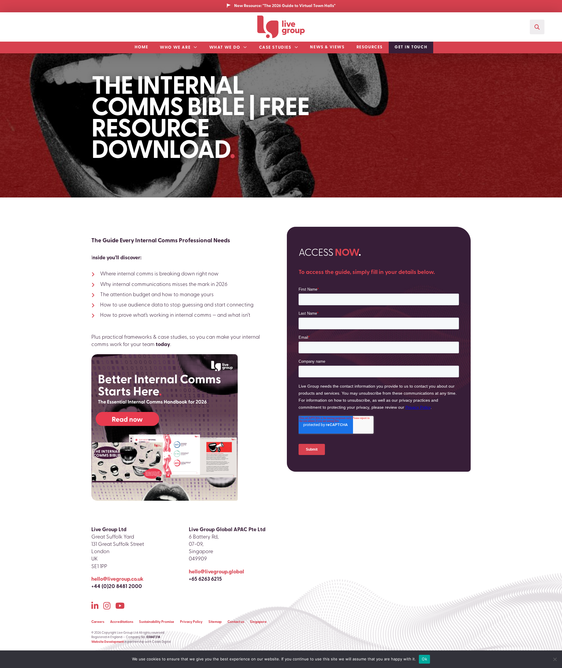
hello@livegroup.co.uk (117, 579)
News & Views (327, 47)
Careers (97, 622)
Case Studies (275, 47)
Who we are (175, 47)
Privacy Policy (191, 622)
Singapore (258, 622)
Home (141, 47)
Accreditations (121, 622)
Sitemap (215, 622)
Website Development (107, 642)
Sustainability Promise (156, 622)
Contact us (235, 622)
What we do (224, 47)
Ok (424, 659)
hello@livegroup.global (216, 572)
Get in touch (411, 47)
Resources (370, 47)
